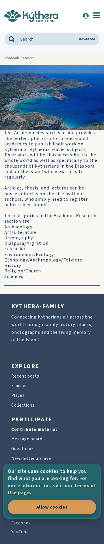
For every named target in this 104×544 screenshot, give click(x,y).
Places (18, 396)
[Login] (86, 16)
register (79, 199)
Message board (26, 439)
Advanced (87, 39)
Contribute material (34, 430)
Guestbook (22, 449)
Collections (23, 405)
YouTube (20, 532)
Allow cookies (52, 507)
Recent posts (25, 376)
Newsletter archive (31, 459)
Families (19, 386)
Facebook (21, 523)
